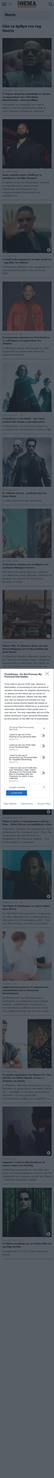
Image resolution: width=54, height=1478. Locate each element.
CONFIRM (16, 793)
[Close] (48, 674)
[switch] (42, 735)
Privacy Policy (44, 803)
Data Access (27, 803)
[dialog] (27, 739)
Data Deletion (10, 803)
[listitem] (27, 728)
